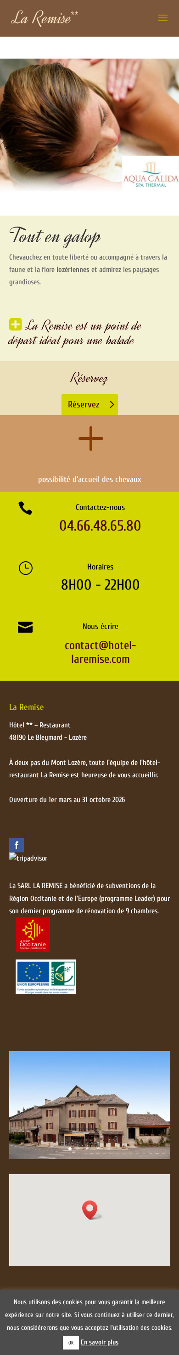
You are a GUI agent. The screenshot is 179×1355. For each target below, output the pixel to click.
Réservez (84, 404)
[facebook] (16, 845)
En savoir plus (99, 1342)
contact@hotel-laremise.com (100, 652)
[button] (92, 1210)
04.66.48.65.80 (100, 525)
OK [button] (70, 1343)
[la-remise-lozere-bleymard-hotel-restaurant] (89, 1157)
